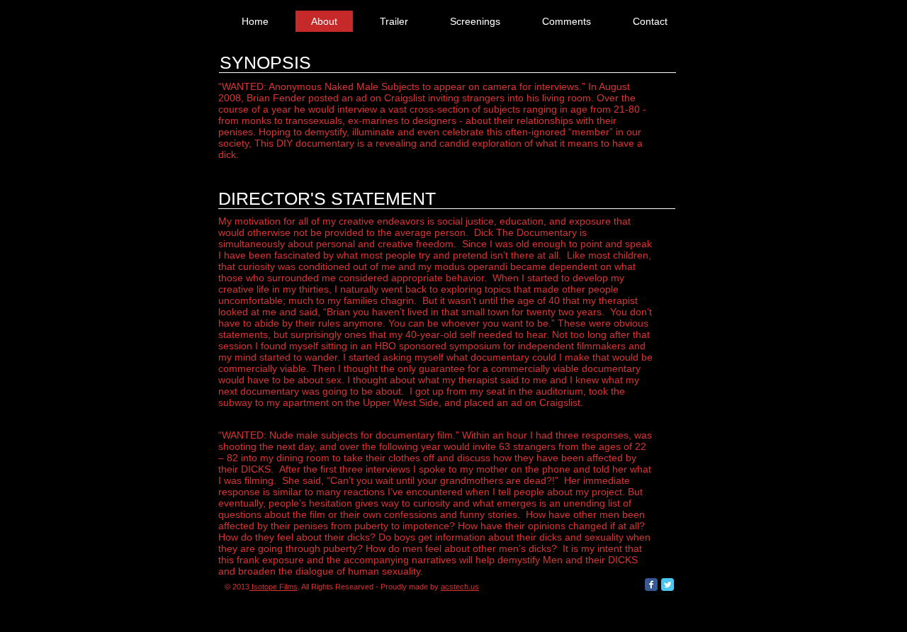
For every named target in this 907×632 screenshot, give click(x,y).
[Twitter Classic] (667, 584)
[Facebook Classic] (651, 584)
